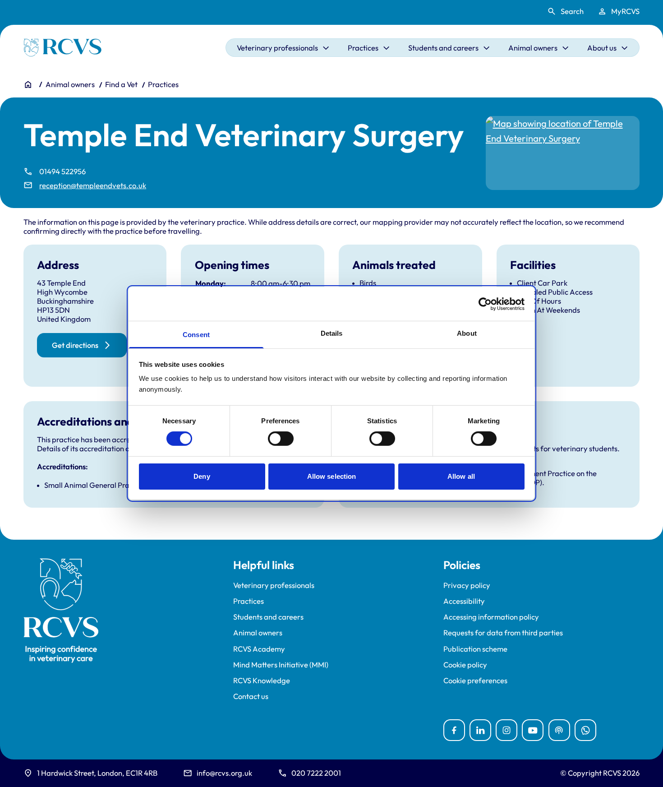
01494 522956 (62, 171)
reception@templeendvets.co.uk (92, 185)
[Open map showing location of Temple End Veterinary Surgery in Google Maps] (563, 153)
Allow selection (331, 476)
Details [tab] (332, 333)
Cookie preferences (475, 680)
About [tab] (467, 333)
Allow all (461, 476)
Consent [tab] (196, 334)
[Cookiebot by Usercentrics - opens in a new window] (485, 303)
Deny (201, 476)
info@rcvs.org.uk (224, 773)
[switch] (281, 438)
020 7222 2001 (316, 773)
